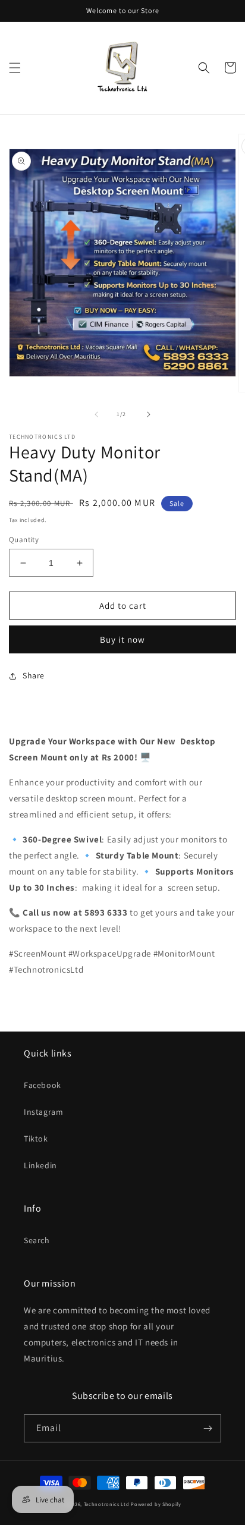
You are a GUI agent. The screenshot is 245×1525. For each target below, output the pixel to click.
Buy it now (122, 639)
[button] (15, 68)
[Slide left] (96, 414)
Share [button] (34, 675)
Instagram (43, 1111)
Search (37, 1240)
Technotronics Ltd (107, 1504)
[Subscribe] (207, 1428)
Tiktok (36, 1138)
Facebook (42, 1085)
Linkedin (40, 1165)
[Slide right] (149, 414)
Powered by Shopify (156, 1504)
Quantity (24, 539)
